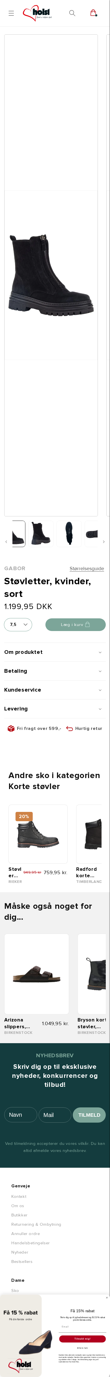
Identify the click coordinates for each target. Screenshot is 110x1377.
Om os (17, 1205)
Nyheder (19, 1252)
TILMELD (89, 1115)
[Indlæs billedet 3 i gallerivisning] (69, 534)
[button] (11, 13)
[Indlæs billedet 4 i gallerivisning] (97, 534)
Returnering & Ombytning (36, 1224)
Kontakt (18, 1196)
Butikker (19, 1215)
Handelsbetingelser (30, 1242)
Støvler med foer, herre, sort (15, 872)
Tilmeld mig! (82, 1339)
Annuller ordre (25, 1233)
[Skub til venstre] (6, 542)
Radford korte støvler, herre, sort (90, 872)
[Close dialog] (107, 1298)
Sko (15, 1290)
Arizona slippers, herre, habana (15, 1023)
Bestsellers (22, 1261)
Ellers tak (82, 1348)
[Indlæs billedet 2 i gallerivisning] (41, 534)
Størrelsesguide (87, 568)
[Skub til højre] (104, 542)
